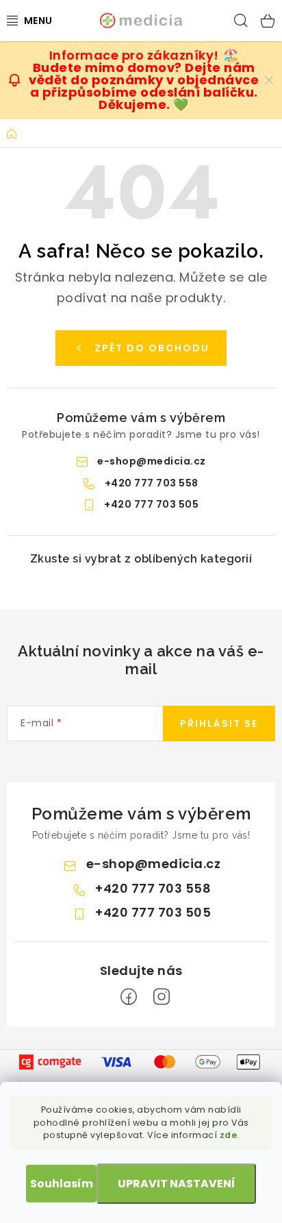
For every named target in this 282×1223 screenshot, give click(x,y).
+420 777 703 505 (151, 504)
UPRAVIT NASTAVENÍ (176, 1183)
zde (229, 1135)
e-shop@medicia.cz (151, 461)
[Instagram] (161, 997)
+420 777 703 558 (151, 483)
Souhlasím (61, 1183)
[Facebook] (128, 997)
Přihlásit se (219, 723)
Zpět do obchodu (151, 348)
